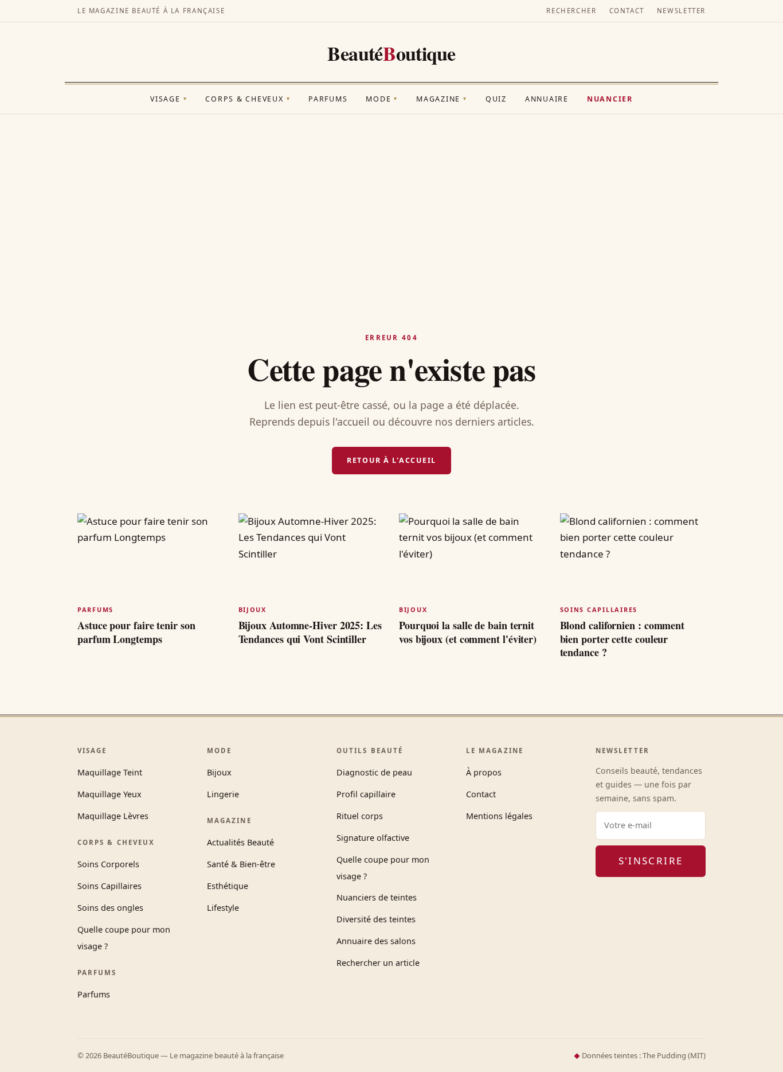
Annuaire (547, 99)
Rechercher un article (378, 962)
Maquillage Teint (109, 772)
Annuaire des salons (376, 940)
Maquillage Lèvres (112, 815)
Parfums (327, 99)
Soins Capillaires (109, 885)
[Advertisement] (391, 200)
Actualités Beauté (240, 842)
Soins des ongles (110, 907)
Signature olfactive (372, 837)
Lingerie (223, 794)
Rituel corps (359, 815)
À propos (484, 772)
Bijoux (219, 772)
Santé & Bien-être (241, 864)
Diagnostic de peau (374, 772)
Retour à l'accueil (391, 460)
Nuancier (610, 99)
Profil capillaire (366, 794)
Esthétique (227, 885)
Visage (168, 99)
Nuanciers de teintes (376, 897)
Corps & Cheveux (247, 99)
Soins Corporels (108, 864)
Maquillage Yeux (109, 794)
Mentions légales (499, 815)
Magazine (441, 99)
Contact (626, 10)
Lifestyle (223, 907)
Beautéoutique (391, 53)
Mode (382, 99)
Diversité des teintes (376, 919)
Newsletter (681, 10)
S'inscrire (650, 860)
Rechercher (571, 10)
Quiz (496, 99)
